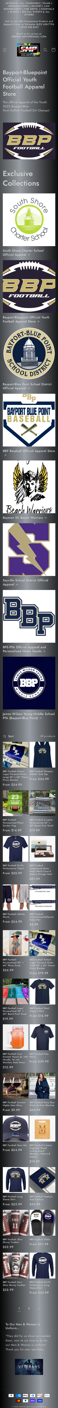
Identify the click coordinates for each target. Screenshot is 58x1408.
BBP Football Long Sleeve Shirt (13, 1198)
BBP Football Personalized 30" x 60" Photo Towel (13, 962)
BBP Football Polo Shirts (39, 1055)
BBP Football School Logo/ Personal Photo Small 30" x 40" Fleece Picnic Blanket (42, 964)
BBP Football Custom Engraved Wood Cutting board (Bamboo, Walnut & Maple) (41, 1151)
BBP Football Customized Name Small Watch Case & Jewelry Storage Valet (41, 870)
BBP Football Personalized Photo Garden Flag (13, 822)
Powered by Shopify (38, 1406)
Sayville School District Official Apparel (25, 582)
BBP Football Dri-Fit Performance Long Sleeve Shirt (40, 1285)
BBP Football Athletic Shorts (14, 916)
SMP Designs (24, 1406)
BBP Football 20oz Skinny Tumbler (13, 1241)
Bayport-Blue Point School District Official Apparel (27, 386)
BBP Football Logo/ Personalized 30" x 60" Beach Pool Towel (15, 1011)
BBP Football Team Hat (15, 1145)
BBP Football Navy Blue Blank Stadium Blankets (42, 1104)
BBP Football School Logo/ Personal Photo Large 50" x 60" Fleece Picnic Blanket (15, 775)
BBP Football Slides (40, 1239)
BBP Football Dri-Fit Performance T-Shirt (13, 867)
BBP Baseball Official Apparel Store (29, 451)
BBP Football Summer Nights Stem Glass (14, 1104)
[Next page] (39, 1309)
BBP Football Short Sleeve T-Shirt (40, 1010)
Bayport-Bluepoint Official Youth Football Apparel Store (26, 319)
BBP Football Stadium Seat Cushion (41, 1198)
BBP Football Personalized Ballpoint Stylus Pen (42, 917)
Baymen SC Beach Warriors (23, 518)
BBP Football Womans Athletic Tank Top (41, 773)
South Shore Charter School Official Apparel (23, 253)
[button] (5, 50)
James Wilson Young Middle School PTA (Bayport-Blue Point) (29, 716)
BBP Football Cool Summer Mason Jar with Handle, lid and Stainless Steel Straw (15, 1058)
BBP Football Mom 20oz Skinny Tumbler (14, 1284)
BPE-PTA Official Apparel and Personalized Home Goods (24, 649)
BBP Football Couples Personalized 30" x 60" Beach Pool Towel (41, 822)
